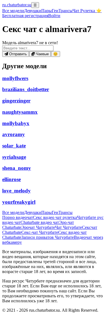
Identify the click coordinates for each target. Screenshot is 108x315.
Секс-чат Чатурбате (39, 232)
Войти (54, 15)
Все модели (13, 212)
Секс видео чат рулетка (55, 217)
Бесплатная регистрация (25, 15)
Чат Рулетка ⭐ (87, 10)
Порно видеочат (17, 217)
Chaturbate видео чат (39, 222)
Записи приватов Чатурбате (47, 237)
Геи (55, 10)
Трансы (65, 10)
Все (13, 10)
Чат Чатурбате (68, 227)
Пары (46, 10)
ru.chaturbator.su (16, 4)
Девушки (32, 10)
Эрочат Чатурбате (38, 227)
